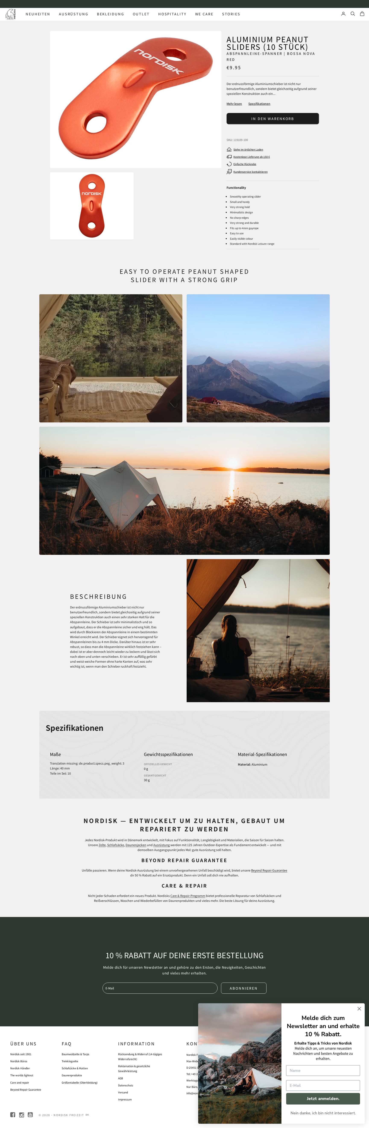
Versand (123, 1092)
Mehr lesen (234, 103)
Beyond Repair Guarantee (269, 870)
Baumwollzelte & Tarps (75, 1054)
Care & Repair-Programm (187, 896)
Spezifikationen (259, 103)
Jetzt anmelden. (323, 1099)
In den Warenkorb (272, 118)
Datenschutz (125, 1085)
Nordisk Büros (18, 1061)
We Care (204, 13)
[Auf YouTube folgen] (31, 1115)
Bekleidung (110, 13)
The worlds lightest (21, 1075)
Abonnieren (244, 988)
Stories (231, 13)
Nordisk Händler (20, 1068)
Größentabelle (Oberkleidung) (80, 1082)
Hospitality (172, 13)
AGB (120, 1078)
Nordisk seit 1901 (20, 1054)
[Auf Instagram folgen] (22, 1115)
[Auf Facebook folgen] (13, 1115)
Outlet (141, 13)
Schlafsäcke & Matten (75, 1068)
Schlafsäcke (115, 845)
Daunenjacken (136, 845)
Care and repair (19, 1082)
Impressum (125, 1099)
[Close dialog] (359, 1008)
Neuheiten (38, 13)
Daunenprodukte (72, 1075)
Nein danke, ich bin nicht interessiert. (323, 1113)
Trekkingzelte (70, 1061)
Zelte (102, 845)
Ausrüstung (73, 13)
